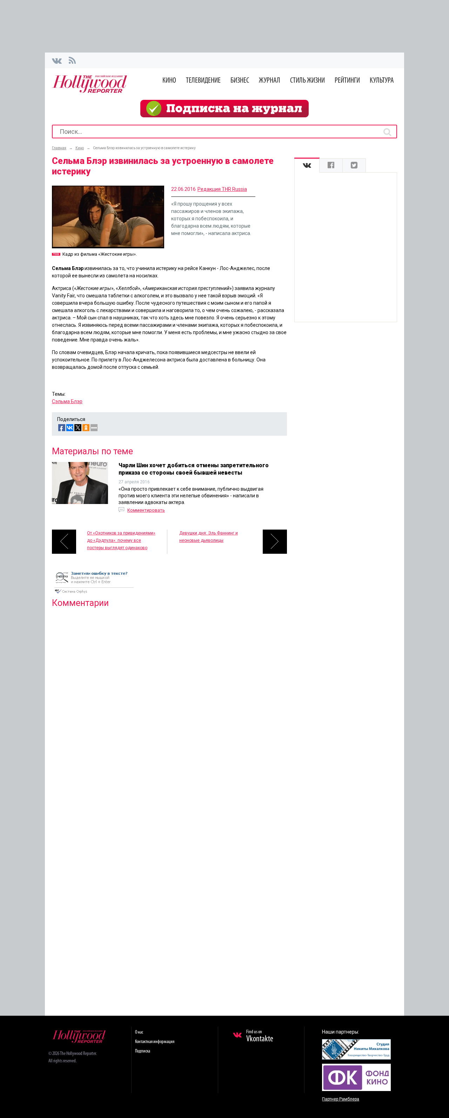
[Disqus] (169, 703)
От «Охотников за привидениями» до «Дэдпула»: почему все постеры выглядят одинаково (121, 540)
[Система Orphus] (94, 594)
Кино (169, 81)
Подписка (142, 1051)
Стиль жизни (307, 81)
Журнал (269, 81)
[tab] (307, 165)
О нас (139, 1032)
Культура (382, 81)
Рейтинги (347, 81)
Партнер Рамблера (340, 1099)
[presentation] (307, 165)
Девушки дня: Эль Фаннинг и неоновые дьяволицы (208, 537)
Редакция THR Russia (222, 189)
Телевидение (203, 81)
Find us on (259, 1036)
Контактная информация (154, 1041)
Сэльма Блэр (67, 401)
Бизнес (239, 81)
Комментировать (146, 510)
